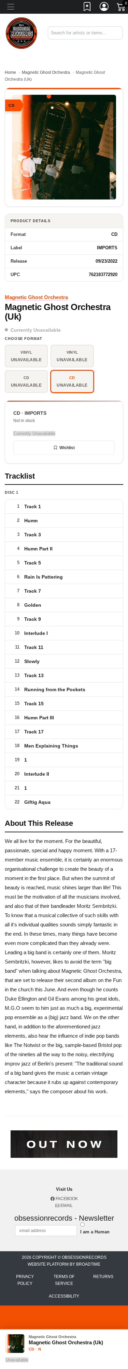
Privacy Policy (25, 1280)
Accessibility (64, 1296)
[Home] (21, 32)
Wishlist (67, 447)
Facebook (66, 1198)
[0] (121, 8)
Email (66, 1205)
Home (10, 72)
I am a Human (95, 1231)
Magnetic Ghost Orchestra (46, 72)
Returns (103, 1276)
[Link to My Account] (104, 8)
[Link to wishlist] (87, 8)
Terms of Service (64, 1280)
